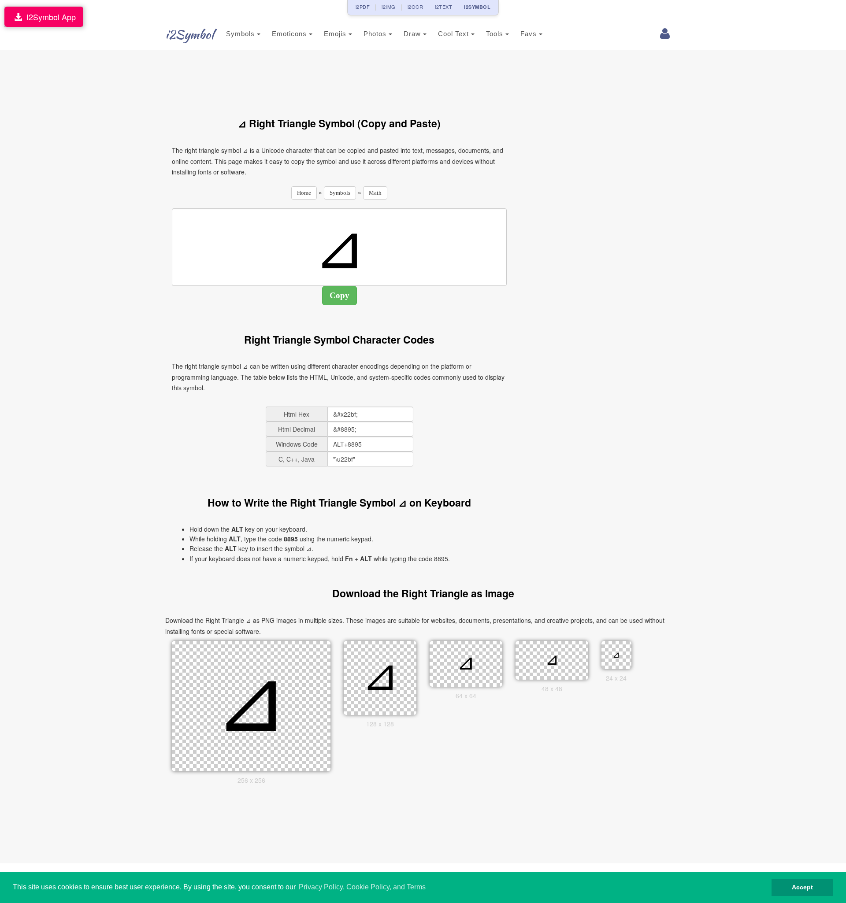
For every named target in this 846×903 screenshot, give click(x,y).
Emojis (336, 33)
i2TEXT (443, 6)
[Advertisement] (339, 78)
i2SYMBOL (477, 7)
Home (304, 192)
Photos (376, 33)
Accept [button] (802, 887)
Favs (529, 33)
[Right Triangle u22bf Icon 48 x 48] (552, 659)
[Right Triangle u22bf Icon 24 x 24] (616, 654)
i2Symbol (189, 34)
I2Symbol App (49, 16)
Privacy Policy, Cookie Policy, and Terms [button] (362, 887)
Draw (413, 33)
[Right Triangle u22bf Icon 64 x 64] (466, 663)
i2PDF (363, 6)
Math (375, 192)
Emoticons (290, 33)
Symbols (241, 33)
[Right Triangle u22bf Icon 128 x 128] (380, 677)
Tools (495, 33)
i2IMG (389, 6)
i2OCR (415, 6)
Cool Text (454, 33)
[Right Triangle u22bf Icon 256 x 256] (251, 705)
